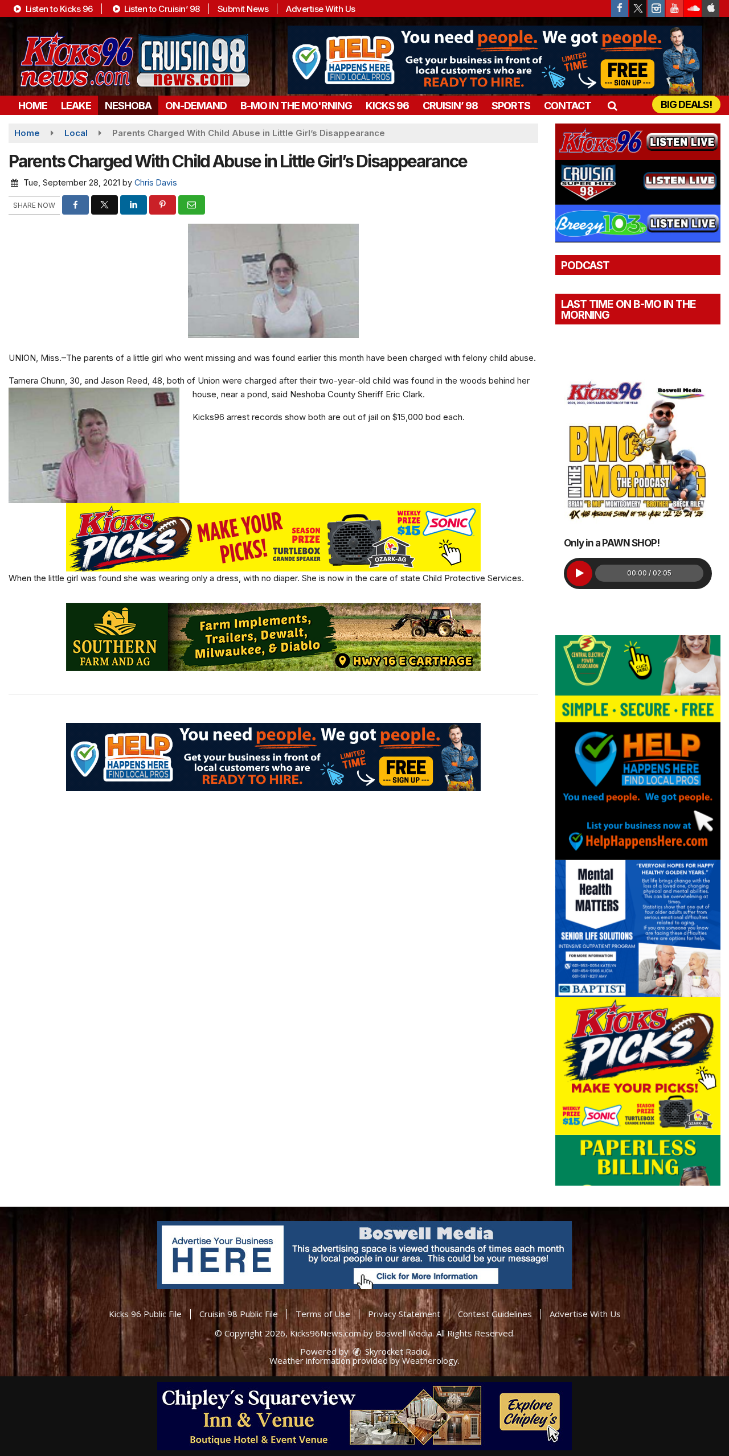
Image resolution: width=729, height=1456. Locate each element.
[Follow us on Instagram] (656, 8)
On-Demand (196, 106)
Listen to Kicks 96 (58, 8)
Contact (567, 106)
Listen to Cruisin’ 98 (161, 8)
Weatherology (430, 1360)
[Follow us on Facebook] (619, 8)
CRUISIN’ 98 (450, 106)
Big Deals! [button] (686, 104)
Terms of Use (323, 1313)
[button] (612, 106)
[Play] (579, 573)
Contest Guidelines (495, 1313)
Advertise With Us (320, 8)
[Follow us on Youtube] (674, 8)
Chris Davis (155, 182)
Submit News (243, 8)
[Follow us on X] (637, 8)
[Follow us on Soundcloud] (692, 8)
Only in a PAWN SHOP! (612, 543)
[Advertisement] (495, 60)
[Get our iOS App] (710, 8)
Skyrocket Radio (395, 1351)
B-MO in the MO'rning (296, 106)
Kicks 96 (387, 106)
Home (32, 106)
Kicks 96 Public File (145, 1313)
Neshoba (128, 106)
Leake (76, 106)
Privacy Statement (404, 1313)
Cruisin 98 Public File (238, 1313)
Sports (511, 106)
